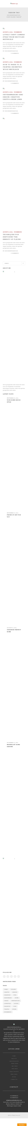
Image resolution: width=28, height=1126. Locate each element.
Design (14, 992)
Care (6, 989)
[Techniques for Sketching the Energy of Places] (14, 118)
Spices (14, 1076)
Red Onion (14, 1066)
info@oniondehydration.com (14, 1100)
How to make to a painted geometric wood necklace (12, 67)
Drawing (7, 995)
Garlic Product (14, 1071)
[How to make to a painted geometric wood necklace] (4, 58)
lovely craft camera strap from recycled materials (14, 37)
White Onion (14, 1063)
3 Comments (15, 113)
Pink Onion (15, 1068)
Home (16, 997)
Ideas (6, 1000)
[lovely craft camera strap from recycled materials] (4, 28)
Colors (13, 989)
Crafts (6, 992)
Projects (7, 1006)
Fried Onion (14, 1074)
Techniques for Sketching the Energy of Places (12, 237)
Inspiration (15, 1000)
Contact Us (14, 1079)
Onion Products (14, 1061)
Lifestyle (7, 1003)
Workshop (7, 1012)
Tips (14, 1006)
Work (14, 1009)
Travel (6, 1009)
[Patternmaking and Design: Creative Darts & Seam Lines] (4, 88)
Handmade (8, 997)
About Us (14, 1058)
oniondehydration (13, 15)
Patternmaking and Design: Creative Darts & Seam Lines (13, 97)
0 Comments (15, 53)
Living (16, 1003)
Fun (15, 995)
